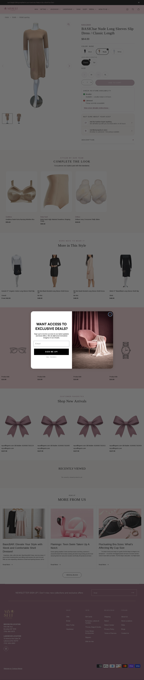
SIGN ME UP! (51, 352)
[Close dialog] (110, 314)
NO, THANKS (51, 357)
